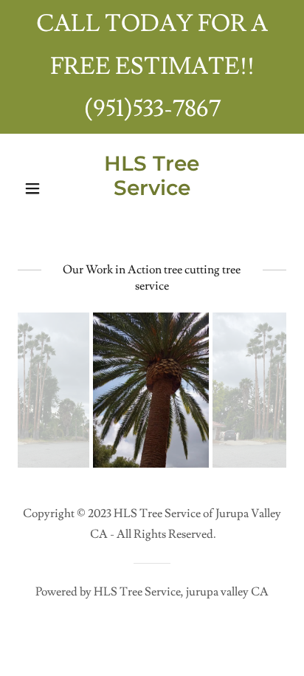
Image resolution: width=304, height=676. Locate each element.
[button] (38, 188)
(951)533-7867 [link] (152, 108)
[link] (152, 216)
